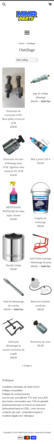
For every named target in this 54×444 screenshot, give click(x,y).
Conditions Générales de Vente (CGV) (21, 387)
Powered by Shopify (42, 432)
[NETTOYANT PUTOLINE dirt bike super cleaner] (13, 192)
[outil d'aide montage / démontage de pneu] (40, 243)
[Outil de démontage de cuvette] (13, 287)
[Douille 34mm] (13, 247)
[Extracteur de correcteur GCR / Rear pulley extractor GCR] (13, 87)
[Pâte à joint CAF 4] (40, 144)
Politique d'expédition (12, 390)
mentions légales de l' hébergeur (18, 415)
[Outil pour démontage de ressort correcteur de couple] (13, 327)
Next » (29, 365)
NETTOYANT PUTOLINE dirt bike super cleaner (13, 211)
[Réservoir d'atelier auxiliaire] (40, 287)
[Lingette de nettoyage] (40, 198)
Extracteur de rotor (40, 341)
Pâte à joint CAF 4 (40, 159)
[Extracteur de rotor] (40, 327)
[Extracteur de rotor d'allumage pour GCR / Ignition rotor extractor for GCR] (13, 144)
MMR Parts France (26, 432)
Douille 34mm (13, 265)
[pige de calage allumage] (40, 78)
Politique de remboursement (16, 394)
